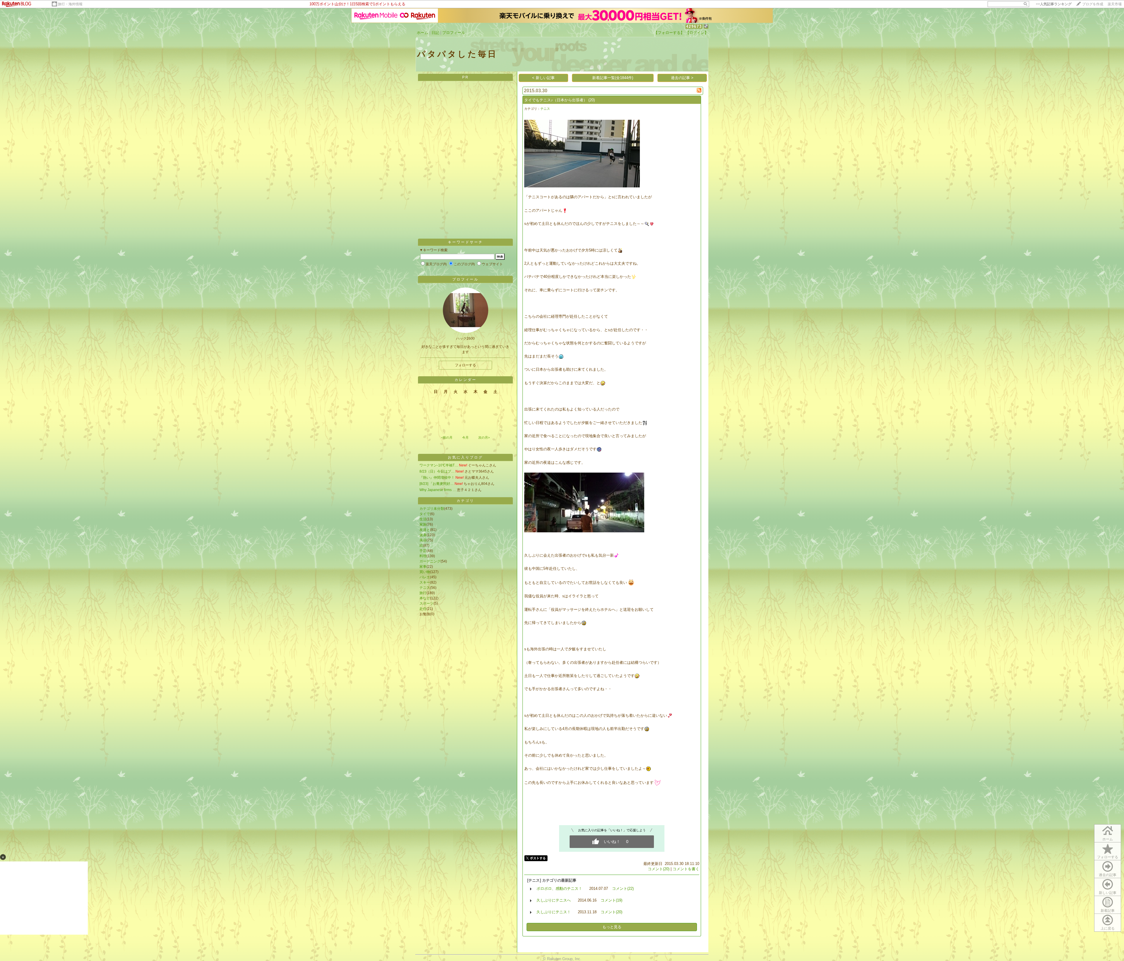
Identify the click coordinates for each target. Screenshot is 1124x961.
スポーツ (426, 603)
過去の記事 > (682, 78)
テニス (424, 588)
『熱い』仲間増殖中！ (437, 478)
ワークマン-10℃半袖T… (438, 465)
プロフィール (453, 32)
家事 (422, 567)
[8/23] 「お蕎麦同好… (436, 484)
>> (1054, 4)
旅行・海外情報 (70, 4)
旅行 (422, 593)
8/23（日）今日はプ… (437, 471)
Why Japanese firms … (437, 490)
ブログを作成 (1092, 4)
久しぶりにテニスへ (554, 900)
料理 (422, 556)
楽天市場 (1115, 4)
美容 (422, 540)
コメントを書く (686, 869)
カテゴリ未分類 (431, 509)
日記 (435, 32)
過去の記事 (1107, 875)
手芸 (422, 551)
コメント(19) (611, 900)
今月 (465, 437)
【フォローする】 (669, 32)
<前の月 (447, 437)
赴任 (422, 609)
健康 (422, 535)
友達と (424, 530)
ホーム (422, 32)
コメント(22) (623, 888)
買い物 (424, 572)
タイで (424, 514)
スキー (424, 582)
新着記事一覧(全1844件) (612, 78)
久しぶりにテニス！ (554, 912)
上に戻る (1108, 928)
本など (424, 598)
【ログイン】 (697, 32)
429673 (694, 26)
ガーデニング (430, 561)
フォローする (1107, 857)
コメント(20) (658, 869)
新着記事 (1108, 911)
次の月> (484, 437)
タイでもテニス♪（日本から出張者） (555, 100)
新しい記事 (1107, 893)
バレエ (424, 577)
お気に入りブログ (465, 457)
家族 (422, 524)
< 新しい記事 (543, 78)
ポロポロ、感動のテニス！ (559, 888)
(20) (591, 100)
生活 (422, 519)
